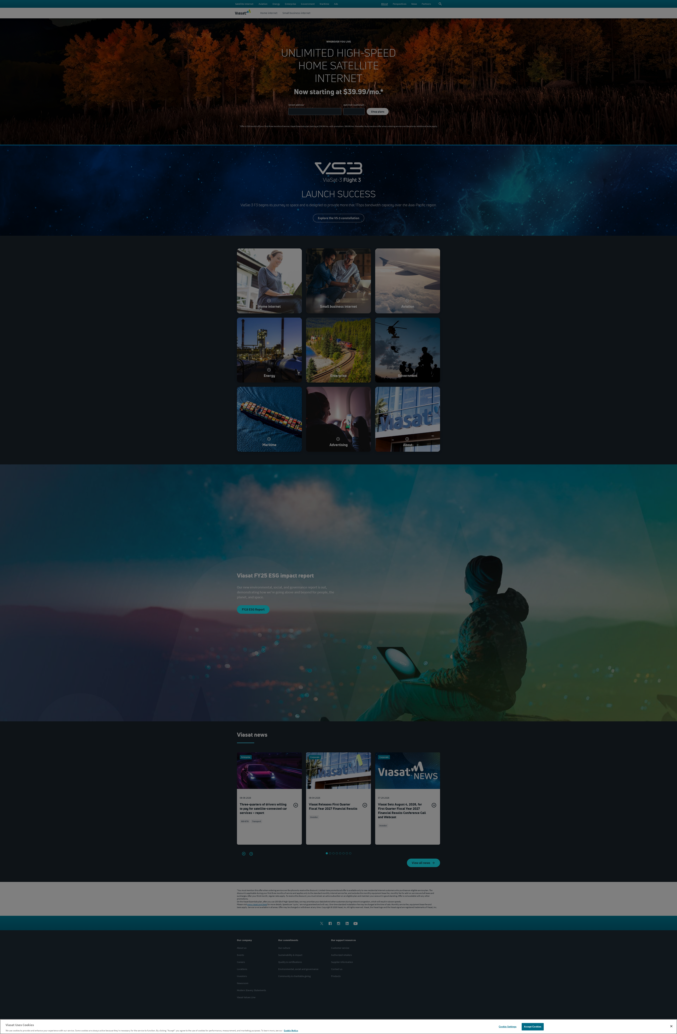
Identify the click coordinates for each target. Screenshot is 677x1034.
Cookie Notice (291, 1030)
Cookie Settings (507, 1026)
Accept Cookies (532, 1026)
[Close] (671, 1026)
